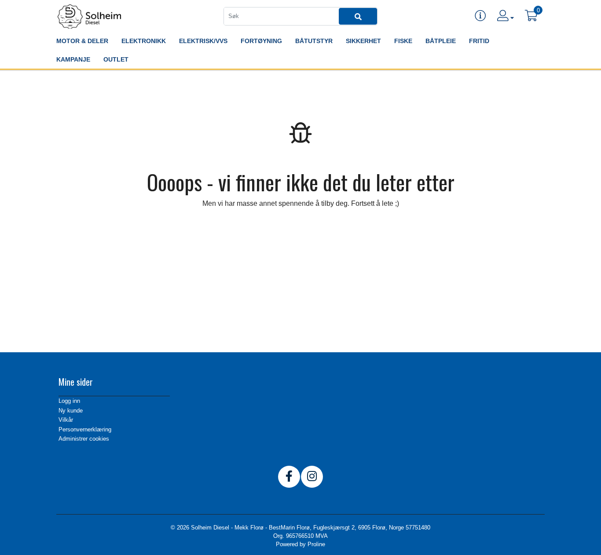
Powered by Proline (300, 544)
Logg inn (69, 401)
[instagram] (312, 477)
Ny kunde (71, 410)
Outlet (115, 59)
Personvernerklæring (85, 429)
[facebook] (289, 477)
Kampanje (73, 59)
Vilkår (66, 419)
